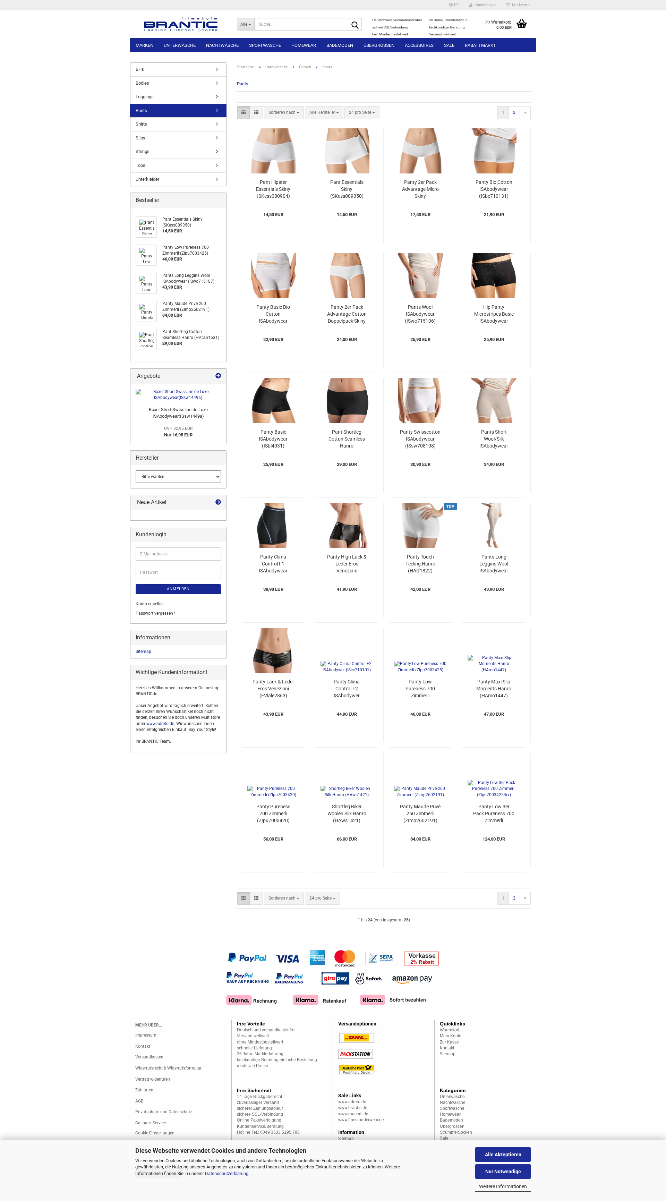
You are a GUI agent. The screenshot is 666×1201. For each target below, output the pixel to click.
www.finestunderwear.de (361, 1119)
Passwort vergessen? (155, 613)
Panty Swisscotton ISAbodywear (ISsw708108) (420, 439)
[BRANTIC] (181, 24)
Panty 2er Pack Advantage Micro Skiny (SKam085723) (420, 189)
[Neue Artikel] (218, 502)
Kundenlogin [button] (484, 5)
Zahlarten (144, 1090)
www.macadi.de (353, 1113)
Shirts (141, 124)
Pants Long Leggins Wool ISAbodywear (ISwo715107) (493, 564)
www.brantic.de (352, 1107)
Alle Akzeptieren (503, 1154)
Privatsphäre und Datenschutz (163, 1111)
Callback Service (150, 1123)
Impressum (145, 1035)
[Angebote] (218, 376)
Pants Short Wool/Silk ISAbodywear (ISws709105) (494, 439)
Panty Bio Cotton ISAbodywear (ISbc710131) (494, 189)
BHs (140, 69)
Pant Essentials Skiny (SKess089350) (347, 189)
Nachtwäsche (222, 45)
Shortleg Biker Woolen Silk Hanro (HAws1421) (346, 813)
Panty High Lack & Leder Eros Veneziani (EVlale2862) (347, 564)
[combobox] (284, 112)
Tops (140, 165)
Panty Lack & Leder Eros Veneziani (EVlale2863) (273, 688)
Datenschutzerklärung (226, 1173)
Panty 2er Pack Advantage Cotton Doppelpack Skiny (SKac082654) (347, 314)
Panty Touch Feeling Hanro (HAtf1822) (420, 563)
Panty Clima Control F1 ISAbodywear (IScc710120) (273, 564)
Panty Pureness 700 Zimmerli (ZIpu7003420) (273, 813)
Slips (140, 137)
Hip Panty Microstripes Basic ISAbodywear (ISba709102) (494, 314)
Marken (144, 45)
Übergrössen (379, 45)
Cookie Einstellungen (154, 1133)
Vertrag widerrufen (152, 1079)
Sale (449, 45)
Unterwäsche (180, 45)
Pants (141, 110)
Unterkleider (147, 179)
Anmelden (178, 589)
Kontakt (142, 1046)
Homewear (303, 45)
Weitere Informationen (503, 1186)
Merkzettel (520, 5)
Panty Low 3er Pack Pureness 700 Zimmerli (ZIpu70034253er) (493, 814)
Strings (143, 151)
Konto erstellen (150, 604)
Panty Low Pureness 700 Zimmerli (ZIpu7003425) (420, 689)
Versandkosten (149, 1057)
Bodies (142, 83)
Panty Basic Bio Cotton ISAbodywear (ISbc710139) (273, 314)
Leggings (145, 96)
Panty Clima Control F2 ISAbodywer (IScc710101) (346, 689)
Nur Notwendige (503, 1171)
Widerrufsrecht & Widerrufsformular (168, 1068)
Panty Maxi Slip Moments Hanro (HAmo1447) (493, 688)
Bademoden (339, 45)
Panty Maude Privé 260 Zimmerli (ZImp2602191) (420, 813)
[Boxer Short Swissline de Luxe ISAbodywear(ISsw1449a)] (178, 395)
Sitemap (143, 651)
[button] (454, 5)
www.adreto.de (160, 723)
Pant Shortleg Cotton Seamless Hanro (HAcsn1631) (346, 439)
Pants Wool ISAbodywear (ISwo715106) (420, 314)
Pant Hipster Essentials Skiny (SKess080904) (273, 189)
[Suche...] (355, 24)
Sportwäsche (265, 45)
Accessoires (419, 45)
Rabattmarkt (480, 45)
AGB (139, 1101)
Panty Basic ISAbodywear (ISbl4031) (273, 439)
